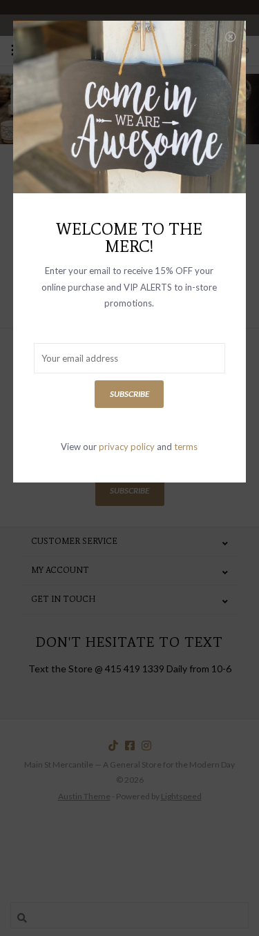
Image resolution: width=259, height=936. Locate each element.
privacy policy (127, 446)
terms (186, 446)
